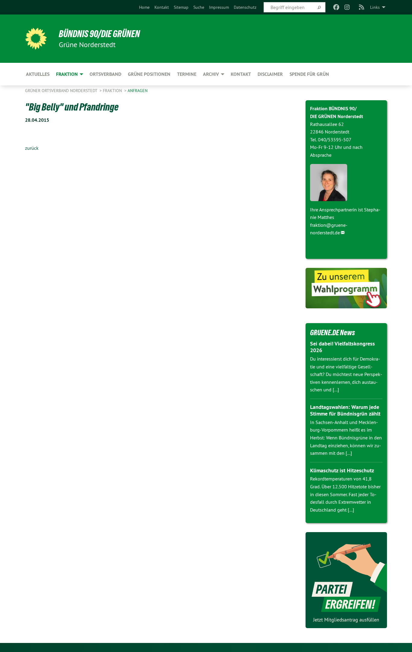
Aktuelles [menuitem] (37, 74)
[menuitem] (144, 7)
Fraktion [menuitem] (67, 74)
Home (144, 7)
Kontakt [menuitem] (241, 74)
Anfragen (137, 90)
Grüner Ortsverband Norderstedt (61, 90)
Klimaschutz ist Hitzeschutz (342, 470)
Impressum (219, 7)
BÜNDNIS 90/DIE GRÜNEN (99, 33)
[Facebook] (336, 7)
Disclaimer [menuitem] (270, 74)
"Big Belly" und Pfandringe (72, 107)
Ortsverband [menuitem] (105, 74)
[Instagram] (347, 7)
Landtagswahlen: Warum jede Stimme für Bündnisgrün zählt (345, 410)
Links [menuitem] (375, 7)
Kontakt (161, 7)
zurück (32, 148)
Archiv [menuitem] (211, 74)
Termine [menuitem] (186, 74)
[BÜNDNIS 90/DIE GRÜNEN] (36, 39)
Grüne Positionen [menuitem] (149, 74)
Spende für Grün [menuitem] (309, 74)
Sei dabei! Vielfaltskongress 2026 (342, 347)
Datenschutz (245, 7)
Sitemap (181, 7)
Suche (198, 7)
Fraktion (113, 90)
